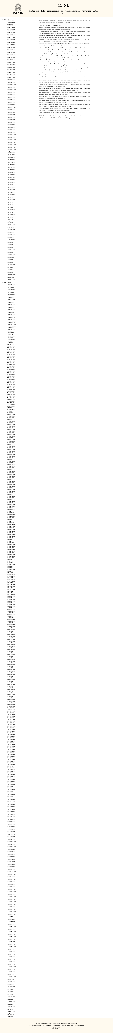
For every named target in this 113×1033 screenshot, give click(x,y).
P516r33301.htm (11, 1016)
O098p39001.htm (11, 122)
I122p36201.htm (11, 354)
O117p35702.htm (11, 196)
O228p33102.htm (11, 884)
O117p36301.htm (11, 199)
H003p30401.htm (11, 284)
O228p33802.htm (11, 908)
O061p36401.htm (11, 779)
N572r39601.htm (11, 76)
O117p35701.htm (11, 194)
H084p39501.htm (11, 329)
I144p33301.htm (11, 393)
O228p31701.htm (11, 859)
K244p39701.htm (11, 549)
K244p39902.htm (11, 556)
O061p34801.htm (11, 754)
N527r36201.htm (11, 66)
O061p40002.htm (11, 819)
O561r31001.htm (11, 990)
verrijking (86, 11)
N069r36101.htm (11, 626)
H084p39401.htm (11, 328)
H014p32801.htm (11, 289)
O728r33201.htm (11, 1003)
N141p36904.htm (11, 683)
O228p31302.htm (11, 854)
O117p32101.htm (11, 183)
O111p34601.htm (11, 164)
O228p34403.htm (11, 933)
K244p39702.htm (11, 551)
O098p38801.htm (11, 121)
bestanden (34, 11)
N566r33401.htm (11, 71)
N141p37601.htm (11, 689)
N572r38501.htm (11, 74)
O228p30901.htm (11, 844)
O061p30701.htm (11, 714)
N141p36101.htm (11, 659)
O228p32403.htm (11, 879)
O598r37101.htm (11, 251)
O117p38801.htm (11, 218)
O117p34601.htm (11, 186)
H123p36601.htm (11, 336)
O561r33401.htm (11, 993)
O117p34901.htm (11, 189)
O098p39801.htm (11, 141)
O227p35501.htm (11, 838)
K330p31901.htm (11, 568)
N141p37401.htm (11, 686)
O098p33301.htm (11, 87)
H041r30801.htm (11, 294)
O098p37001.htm (11, 112)
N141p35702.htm (11, 646)
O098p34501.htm (11, 101)
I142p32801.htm (11, 381)
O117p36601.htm (11, 206)
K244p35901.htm (11, 483)
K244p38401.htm (11, 529)
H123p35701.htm (11, 334)
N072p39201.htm (11, 52)
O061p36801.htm (11, 781)
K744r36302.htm (11, 576)
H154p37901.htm (11, 341)
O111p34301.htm (11, 159)
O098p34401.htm (11, 99)
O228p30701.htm (11, 843)
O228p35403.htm (11, 960)
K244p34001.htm (11, 436)
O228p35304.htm (11, 955)
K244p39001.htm (11, 536)
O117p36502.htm (11, 204)
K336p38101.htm (11, 571)
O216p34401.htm (11, 828)
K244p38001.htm (11, 518)
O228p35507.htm (11, 971)
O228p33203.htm (11, 889)
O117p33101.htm (11, 184)
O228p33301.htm (11, 894)
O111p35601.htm (11, 172)
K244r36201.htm (11, 563)
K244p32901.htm (11, 421)
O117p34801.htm (11, 188)
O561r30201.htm (11, 986)
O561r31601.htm (11, 991)
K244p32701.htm (11, 416)
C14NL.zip (67, 22)
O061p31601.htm (11, 726)
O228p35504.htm (11, 966)
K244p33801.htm (11, 433)
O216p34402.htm (11, 829)
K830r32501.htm (11, 601)
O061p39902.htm (11, 814)
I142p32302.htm (11, 374)
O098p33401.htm (11, 92)
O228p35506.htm (11, 970)
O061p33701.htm (11, 744)
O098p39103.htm (11, 127)
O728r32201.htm (11, 1001)
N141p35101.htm (11, 638)
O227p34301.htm (11, 831)
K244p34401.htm (11, 446)
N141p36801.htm (11, 674)
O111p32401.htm (11, 156)
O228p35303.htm (11, 953)
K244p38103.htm (11, 524)
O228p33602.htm (11, 904)
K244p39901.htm (11, 554)
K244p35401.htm (11, 474)
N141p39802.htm (11, 704)
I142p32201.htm (11, 371)
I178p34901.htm (11, 403)
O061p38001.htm (11, 799)
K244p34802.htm (11, 469)
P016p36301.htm (11, 1010)
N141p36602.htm (11, 664)
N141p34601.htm (11, 628)
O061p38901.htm (11, 804)
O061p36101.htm (11, 778)
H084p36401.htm (11, 309)
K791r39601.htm (11, 24)
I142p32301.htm (11, 373)
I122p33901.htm (11, 349)
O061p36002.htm (11, 776)
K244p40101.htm (11, 561)
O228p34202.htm (11, 926)
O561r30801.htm (11, 988)
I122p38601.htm (11, 358)
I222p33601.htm (11, 406)
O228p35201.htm (11, 950)
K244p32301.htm (11, 414)
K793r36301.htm (11, 593)
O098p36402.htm (11, 107)
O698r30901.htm (11, 273)
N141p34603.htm (11, 631)
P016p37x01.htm (11, 1013)
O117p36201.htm (11, 198)
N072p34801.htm (11, 39)
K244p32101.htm (11, 413)
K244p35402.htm (11, 476)
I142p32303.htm (11, 376)
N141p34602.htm (11, 629)
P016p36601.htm (11, 1011)
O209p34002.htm (11, 823)
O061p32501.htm (11, 734)
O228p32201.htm (11, 869)
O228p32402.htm (11, 878)
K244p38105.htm (11, 528)
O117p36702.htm (11, 209)
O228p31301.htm (11, 853)
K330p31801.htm (11, 566)
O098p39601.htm (11, 137)
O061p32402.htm (11, 733)
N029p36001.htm (11, 621)
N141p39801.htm (11, 703)
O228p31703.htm (11, 863)
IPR (43, 11)
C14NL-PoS (6, 19)
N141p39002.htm (11, 696)
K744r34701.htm (11, 574)
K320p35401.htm (11, 564)
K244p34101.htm (11, 438)
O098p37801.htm (11, 114)
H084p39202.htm (11, 316)
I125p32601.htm (11, 361)
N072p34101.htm (11, 37)
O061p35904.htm (11, 773)
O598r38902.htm (11, 258)
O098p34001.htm (11, 96)
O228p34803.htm (11, 946)
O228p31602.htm (11, 858)
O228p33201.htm (11, 886)
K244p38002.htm (11, 519)
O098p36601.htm (11, 109)
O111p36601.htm (11, 179)
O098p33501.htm (11, 94)
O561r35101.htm (11, 995)
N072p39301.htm (11, 56)
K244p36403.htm (11, 501)
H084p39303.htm (11, 323)
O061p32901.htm (11, 739)
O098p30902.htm (11, 84)
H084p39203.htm (11, 318)
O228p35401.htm (11, 956)
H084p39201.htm (11, 314)
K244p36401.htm (11, 498)
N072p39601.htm (11, 57)
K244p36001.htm (11, 484)
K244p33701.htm (11, 431)
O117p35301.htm (11, 191)
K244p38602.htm (11, 533)
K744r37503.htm (11, 581)
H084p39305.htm (11, 326)
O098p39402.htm (11, 131)
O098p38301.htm (11, 117)
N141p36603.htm (11, 666)
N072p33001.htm (11, 31)
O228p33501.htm (11, 898)
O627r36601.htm (11, 271)
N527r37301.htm (11, 69)
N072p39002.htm (11, 49)
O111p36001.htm (11, 176)
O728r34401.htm (11, 1005)
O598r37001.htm (11, 249)
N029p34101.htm (11, 616)
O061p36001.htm (11, 774)
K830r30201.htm (11, 598)
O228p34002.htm (11, 914)
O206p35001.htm (11, 234)
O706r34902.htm (11, 278)
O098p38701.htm (11, 119)
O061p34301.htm (11, 749)
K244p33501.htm (11, 429)
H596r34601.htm (11, 22)
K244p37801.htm (11, 514)
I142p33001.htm (11, 383)
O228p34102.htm (11, 918)
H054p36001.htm (11, 296)
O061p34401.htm (11, 751)
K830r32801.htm (11, 604)
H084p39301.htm (11, 319)
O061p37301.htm (11, 791)
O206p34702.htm (11, 231)
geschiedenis (53, 11)
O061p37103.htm (11, 786)
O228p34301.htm (11, 928)
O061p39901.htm (11, 813)
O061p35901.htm (11, 768)
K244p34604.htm (11, 459)
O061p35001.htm (11, 756)
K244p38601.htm (11, 531)
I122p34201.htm (11, 351)
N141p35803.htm (11, 651)
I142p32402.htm (11, 379)
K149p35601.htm (11, 411)
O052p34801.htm (11, 709)
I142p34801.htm (11, 384)
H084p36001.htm (11, 308)
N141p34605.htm (11, 634)
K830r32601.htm (11, 603)
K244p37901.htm (11, 516)
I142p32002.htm (11, 369)
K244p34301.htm (11, 443)
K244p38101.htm (11, 521)
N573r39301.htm (11, 77)
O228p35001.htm (11, 948)
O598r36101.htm (11, 246)
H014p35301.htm (11, 293)
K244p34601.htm (11, 454)
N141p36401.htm (11, 661)
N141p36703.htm (11, 671)
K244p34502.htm (11, 451)
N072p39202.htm (11, 54)
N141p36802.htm (11, 676)
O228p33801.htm (11, 906)
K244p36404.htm (11, 503)
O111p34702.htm (11, 167)
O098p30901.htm (11, 82)
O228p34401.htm (11, 929)
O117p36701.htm (11, 208)
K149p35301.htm (11, 409)
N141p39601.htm (11, 701)
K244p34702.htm (11, 463)
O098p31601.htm (11, 86)
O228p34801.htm (11, 943)
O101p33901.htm (11, 151)
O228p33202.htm (11, 888)
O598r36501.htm (11, 248)
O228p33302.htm (11, 896)
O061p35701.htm (11, 766)
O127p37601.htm (11, 224)
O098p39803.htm (11, 144)
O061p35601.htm (11, 764)
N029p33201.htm (11, 611)
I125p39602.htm (11, 366)
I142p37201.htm (11, 389)
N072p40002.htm (11, 59)
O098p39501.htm (11, 132)
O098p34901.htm (11, 102)
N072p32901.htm (11, 29)
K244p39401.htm (11, 544)
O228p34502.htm (11, 940)
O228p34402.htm (11, 931)
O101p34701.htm (11, 152)
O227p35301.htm (11, 833)
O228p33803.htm (11, 909)
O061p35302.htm (11, 761)
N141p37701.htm (11, 691)
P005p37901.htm (11, 1008)
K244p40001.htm (11, 558)
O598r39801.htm (11, 263)
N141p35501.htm (11, 643)
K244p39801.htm (11, 553)
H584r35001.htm (11, 343)
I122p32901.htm (11, 346)
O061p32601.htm (11, 736)
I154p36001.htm (11, 398)
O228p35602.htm (11, 976)
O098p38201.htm (11, 116)
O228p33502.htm (11, 899)
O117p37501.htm (11, 213)
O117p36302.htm (11, 201)
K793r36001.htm (11, 589)
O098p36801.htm (11, 111)
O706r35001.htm (11, 279)
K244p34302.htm (11, 444)
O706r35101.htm (11, 281)
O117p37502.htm (11, 214)
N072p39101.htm (11, 51)
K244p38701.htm (11, 534)
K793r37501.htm (11, 594)
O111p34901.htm (11, 169)
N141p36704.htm (11, 673)
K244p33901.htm (11, 434)
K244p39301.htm (11, 543)
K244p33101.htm (11, 423)
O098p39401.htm (11, 129)
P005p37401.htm (11, 1006)
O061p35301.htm (11, 759)
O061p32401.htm (11, 731)
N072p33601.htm (11, 32)
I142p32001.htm (11, 368)
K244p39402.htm (11, 546)
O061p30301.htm (11, 713)
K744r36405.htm (11, 578)
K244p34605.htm (11, 461)
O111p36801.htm (11, 181)
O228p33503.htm (11, 901)
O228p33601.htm (11, 903)
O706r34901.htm (11, 276)
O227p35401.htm (11, 836)
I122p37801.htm (11, 356)
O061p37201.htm (11, 788)
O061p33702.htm (11, 746)
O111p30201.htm (11, 154)
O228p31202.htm (11, 851)
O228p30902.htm (11, 846)
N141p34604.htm (11, 633)
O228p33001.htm (11, 881)
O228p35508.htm (11, 973)
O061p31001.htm (11, 719)
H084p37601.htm (11, 313)
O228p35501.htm (11, 961)
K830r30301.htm (11, 599)
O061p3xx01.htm (11, 816)
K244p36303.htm (11, 494)
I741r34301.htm (10, 408)
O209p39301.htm (11, 238)
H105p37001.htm (11, 331)
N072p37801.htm (11, 44)
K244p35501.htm (11, 478)
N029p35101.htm (11, 619)
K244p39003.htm (11, 539)
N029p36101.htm (11, 624)
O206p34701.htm (11, 229)
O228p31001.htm (11, 848)
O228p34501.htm (11, 938)
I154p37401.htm (10, 399)
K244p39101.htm (11, 541)
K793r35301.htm (11, 588)
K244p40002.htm (11, 559)
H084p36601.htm (11, 311)
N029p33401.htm (11, 613)
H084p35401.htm (11, 304)
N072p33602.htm (11, 34)
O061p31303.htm (11, 724)
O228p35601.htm (11, 975)
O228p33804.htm (11, 911)
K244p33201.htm (11, 424)
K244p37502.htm (11, 509)
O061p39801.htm (11, 811)
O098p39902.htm (11, 147)
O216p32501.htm (11, 826)
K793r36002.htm (11, 591)
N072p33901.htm (11, 36)
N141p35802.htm (11, 649)
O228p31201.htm (11, 849)
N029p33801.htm (11, 614)
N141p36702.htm (11, 669)
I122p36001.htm (11, 353)
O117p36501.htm (11, 203)
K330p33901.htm (11, 569)
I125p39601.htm (11, 364)
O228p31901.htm (11, 866)
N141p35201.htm (11, 641)
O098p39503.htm (11, 136)
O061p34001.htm (11, 748)
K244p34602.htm (11, 456)
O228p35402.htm (11, 958)
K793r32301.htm (11, 584)
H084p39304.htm (11, 324)
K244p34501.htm (11, 449)
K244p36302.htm (11, 493)
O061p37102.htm (11, 784)
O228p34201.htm (11, 924)
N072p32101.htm (11, 27)
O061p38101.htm (11, 801)
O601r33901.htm (11, 264)
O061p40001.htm (11, 818)
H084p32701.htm (11, 299)
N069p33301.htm (11, 26)
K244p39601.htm (11, 548)
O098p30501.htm (11, 81)
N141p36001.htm (11, 658)
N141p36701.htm (11, 668)
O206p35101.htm (11, 236)
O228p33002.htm (11, 883)
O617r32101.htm (11, 996)
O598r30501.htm (11, 241)
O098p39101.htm (11, 124)
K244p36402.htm (11, 499)
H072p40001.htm (11, 21)
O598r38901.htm (11, 256)
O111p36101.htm (11, 177)
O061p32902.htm (11, 741)
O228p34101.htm (11, 916)
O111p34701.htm (11, 166)
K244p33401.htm (11, 426)
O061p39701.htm (11, 808)
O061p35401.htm (11, 763)
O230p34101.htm (11, 983)
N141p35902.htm (11, 654)
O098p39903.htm (11, 149)
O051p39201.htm (11, 708)
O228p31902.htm (11, 868)
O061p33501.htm (11, 743)
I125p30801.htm (11, 359)
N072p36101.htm (11, 41)
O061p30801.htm (11, 718)
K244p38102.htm (11, 523)
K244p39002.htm (11, 538)
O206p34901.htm (11, 233)
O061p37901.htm (11, 796)
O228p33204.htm (11, 891)
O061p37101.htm (11, 783)
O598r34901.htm (11, 244)
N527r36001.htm (11, 62)
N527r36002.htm (11, 64)
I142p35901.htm (11, 388)
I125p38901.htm (11, 363)
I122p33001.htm (11, 348)
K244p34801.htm (11, 468)
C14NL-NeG (6, 283)
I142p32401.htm (11, 378)
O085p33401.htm (11, 79)
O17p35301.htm (10, 228)
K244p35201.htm (11, 473)
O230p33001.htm (11, 981)
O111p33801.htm (11, 157)
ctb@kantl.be (56, 1025)
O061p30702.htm (11, 716)
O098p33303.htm (11, 91)
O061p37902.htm (11, 798)
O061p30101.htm (11, 711)
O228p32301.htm (11, 873)
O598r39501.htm (11, 261)
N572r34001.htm (11, 72)
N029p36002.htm (11, 623)
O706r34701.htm (11, 274)
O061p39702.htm (11, 809)
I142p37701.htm (10, 391)
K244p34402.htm (11, 448)
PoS (63, 13)
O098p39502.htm (11, 134)
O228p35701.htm (11, 980)
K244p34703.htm (11, 464)
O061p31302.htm (11, 723)
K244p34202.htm (11, 441)
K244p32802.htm (11, 419)
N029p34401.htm (11, 618)
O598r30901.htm (11, 243)
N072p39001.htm (11, 47)
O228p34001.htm (11, 913)
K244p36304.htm (11, 496)
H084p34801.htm (11, 303)
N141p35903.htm (11, 656)
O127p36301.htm (11, 223)
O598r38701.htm (11, 254)
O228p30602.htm (11, 841)
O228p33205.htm (11, 893)
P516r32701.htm (11, 1015)
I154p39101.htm (10, 401)
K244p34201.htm (11, 439)
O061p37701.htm (11, 793)
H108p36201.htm (11, 333)
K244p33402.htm (11, 428)
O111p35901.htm (11, 174)
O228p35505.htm (11, 968)
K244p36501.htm (11, 504)
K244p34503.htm (11, 453)
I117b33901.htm (10, 344)
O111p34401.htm (11, 161)
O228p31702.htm (11, 861)
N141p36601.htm (11, 663)
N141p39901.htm (11, 706)
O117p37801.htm (11, 216)
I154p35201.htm (11, 394)
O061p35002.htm (11, 758)
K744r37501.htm (11, 579)
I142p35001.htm (11, 386)
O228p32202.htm (11, 871)
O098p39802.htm (11, 142)
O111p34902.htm (11, 171)
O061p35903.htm (11, 771)
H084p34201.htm (11, 301)
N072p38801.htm (11, 46)
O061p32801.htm (11, 738)
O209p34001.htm (11, 821)
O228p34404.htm (11, 935)
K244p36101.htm (11, 488)
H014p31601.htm (11, 286)
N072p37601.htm (11, 42)
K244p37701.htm (11, 511)
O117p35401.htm (11, 193)
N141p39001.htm (11, 694)
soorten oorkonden (70, 11)
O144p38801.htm (11, 226)
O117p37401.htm (11, 211)
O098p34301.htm (11, 97)
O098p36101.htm (11, 104)
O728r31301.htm (11, 1000)
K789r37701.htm (11, 583)
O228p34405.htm (11, 936)
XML (95, 11)
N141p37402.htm (11, 688)
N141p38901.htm (11, 693)
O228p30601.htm (11, 839)
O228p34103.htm (11, 919)
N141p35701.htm (11, 644)
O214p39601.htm (11, 239)
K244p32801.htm (11, 418)
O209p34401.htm (11, 824)
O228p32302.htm (11, 874)
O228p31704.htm (11, 864)
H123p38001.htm (11, 339)
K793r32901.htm (11, 586)
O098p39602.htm (11, 139)
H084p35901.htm (11, 306)
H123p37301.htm (11, 338)
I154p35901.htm (11, 396)
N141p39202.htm (11, 699)
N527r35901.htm (11, 61)
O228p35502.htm (11, 963)
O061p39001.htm (11, 806)
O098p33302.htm (11, 89)
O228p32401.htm (11, 876)
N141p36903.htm (11, 681)
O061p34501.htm (11, 753)
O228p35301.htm (11, 951)
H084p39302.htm (11, 321)
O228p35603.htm (11, 978)
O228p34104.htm (11, 921)
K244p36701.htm (11, 506)
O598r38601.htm (11, 253)
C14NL (41, 25)
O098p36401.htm (11, 106)
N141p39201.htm (11, 698)
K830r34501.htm (11, 606)
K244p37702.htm (11, 513)
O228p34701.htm (11, 941)
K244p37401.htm (11, 508)
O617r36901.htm (11, 266)
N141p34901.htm (11, 636)
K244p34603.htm (11, 458)
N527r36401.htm (11, 67)
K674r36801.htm (11, 573)
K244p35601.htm (11, 481)
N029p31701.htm (11, 608)
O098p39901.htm (11, 146)
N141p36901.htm (11, 678)
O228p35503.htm (11, 965)
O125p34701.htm (11, 219)
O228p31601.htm (11, 856)
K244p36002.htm (11, 486)
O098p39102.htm (11, 126)
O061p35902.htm (11, 769)
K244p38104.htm (11, 526)
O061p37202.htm (11, 789)
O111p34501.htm (11, 162)
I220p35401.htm (11, 404)
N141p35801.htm (11, 648)
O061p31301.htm (11, 721)
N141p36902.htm (11, 679)
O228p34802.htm (11, 945)
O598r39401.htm (11, 259)
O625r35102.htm (11, 269)
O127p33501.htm (11, 221)
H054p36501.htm (11, 298)
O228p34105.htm (11, 923)
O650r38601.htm (11, 998)
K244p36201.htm (11, 489)
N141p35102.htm (11, 639)
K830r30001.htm (11, 596)
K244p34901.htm (11, 471)
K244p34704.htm (11, 466)
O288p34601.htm (11, 985)
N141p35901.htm (11, 653)
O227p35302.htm (11, 834)
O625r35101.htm (11, 268)
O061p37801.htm (11, 794)
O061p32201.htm (11, 728)
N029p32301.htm (11, 609)
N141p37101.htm (11, 684)
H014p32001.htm (11, 288)
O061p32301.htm (11, 729)
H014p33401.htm (11, 291)
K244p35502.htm (11, 479)
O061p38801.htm (11, 803)
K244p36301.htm (11, 491)
